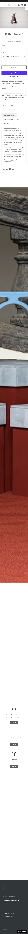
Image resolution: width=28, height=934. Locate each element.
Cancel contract (22, 931)
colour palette (7, 161)
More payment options (14, 76)
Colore (3, 45)
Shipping (9, 41)
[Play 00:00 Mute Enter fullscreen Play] (14, 17)
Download (14, 744)
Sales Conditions (7, 931)
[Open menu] (25, 5)
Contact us (5, 932)
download (14, 722)
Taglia (3, 52)
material (12, 159)
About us (5, 929)
